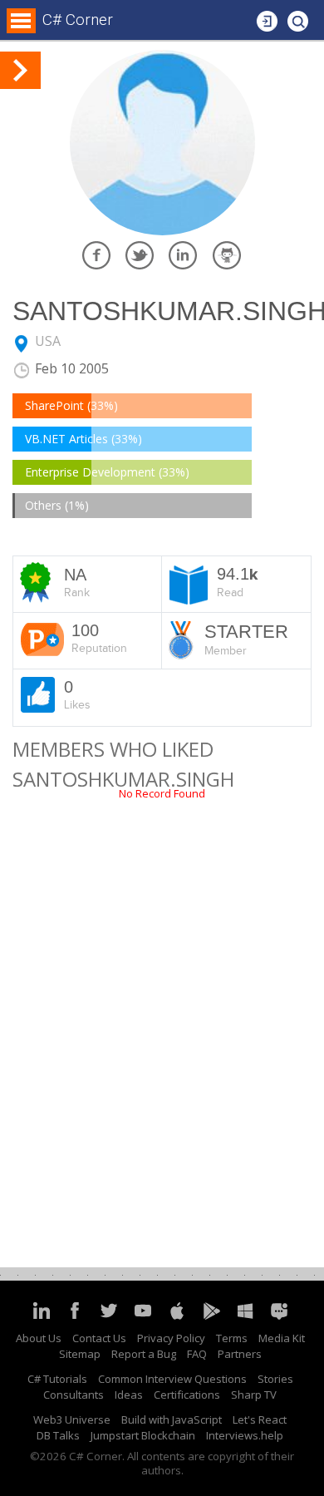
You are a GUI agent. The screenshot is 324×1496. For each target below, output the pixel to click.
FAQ (197, 1353)
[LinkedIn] (40, 1318)
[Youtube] (143, 1318)
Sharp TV (254, 1394)
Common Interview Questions (172, 1378)
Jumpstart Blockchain (143, 1435)
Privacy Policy (171, 1338)
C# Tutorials (57, 1378)
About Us (38, 1338)
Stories (275, 1378)
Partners (240, 1353)
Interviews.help (244, 1435)
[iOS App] (177, 1318)
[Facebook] (74, 1318)
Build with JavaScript (171, 1419)
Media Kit (281, 1338)
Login (267, 16)
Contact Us (99, 1338)
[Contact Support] (279, 1318)
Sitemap (80, 1353)
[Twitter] (108, 1318)
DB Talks (58, 1435)
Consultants (73, 1394)
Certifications (187, 1394)
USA (48, 341)
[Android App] (211, 1318)
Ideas (129, 1394)
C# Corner (77, 19)
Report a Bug (143, 1353)
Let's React (260, 1419)
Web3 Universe (71, 1419)
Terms (232, 1338)
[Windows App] (245, 1318)
